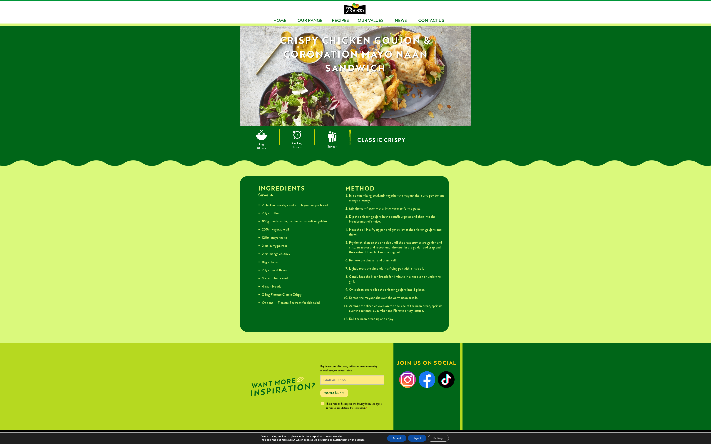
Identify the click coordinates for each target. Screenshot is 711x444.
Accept (397, 438)
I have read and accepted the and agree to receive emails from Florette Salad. (354, 406)
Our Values (370, 20)
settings (360, 440)
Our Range (310, 20)
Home (279, 20)
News (401, 20)
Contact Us (431, 20)
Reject (417, 438)
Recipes (340, 20)
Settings (438, 438)
